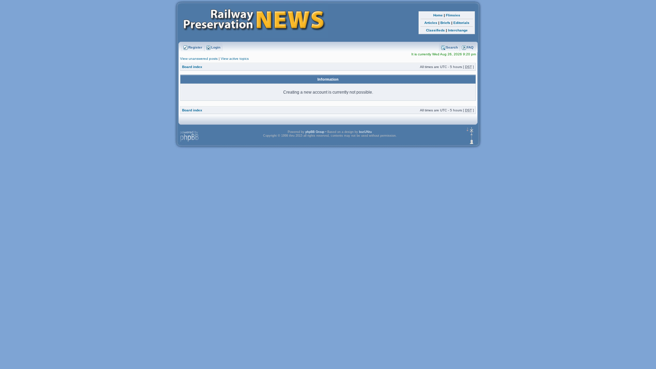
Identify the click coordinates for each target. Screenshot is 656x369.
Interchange (458, 30)
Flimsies (453, 15)
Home (438, 15)
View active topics (235, 58)
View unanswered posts (199, 58)
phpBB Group (314, 132)
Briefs (445, 23)
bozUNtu (365, 132)
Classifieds (435, 30)
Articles (430, 23)
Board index (192, 67)
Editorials (461, 23)
